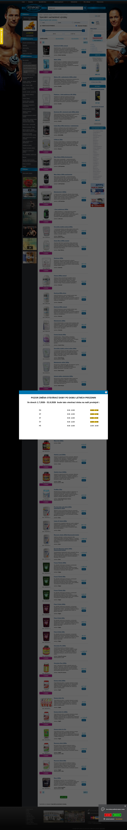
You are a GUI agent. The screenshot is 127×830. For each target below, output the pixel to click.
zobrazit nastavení (110, 818)
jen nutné (108, 815)
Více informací (119, 818)
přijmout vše (117, 815)
